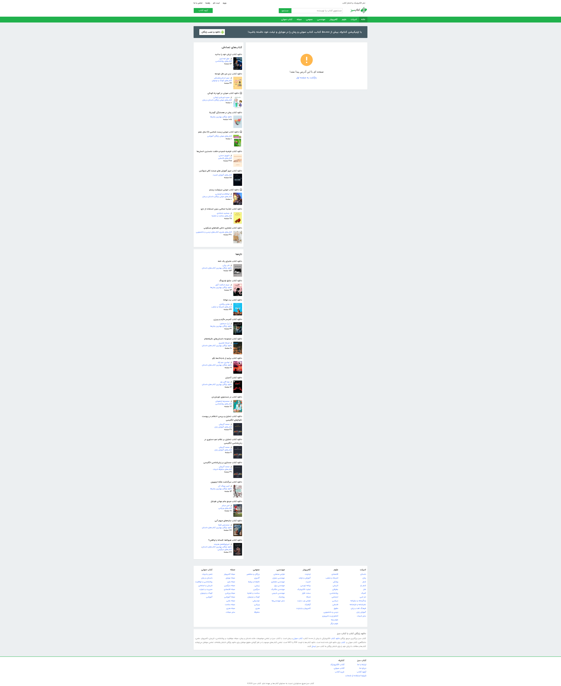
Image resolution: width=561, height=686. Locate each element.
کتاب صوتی (286, 19)
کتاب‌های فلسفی (225, 158)
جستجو (285, 10)
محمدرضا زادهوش (222, 401)
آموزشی (209, 597)
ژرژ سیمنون (225, 323)
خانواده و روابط (254, 582)
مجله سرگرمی (229, 585)
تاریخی (335, 585)
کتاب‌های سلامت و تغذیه (222, 216)
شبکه (308, 597)
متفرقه (257, 612)
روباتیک (281, 597)
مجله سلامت (230, 604)
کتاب (343, 642)
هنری (257, 608)
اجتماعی (335, 597)
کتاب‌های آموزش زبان (223, 427)
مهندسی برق (279, 585)
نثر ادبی (363, 597)
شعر (364, 582)
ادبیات (354, 19)
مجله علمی (230, 601)
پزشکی (335, 582)
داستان (363, 574)
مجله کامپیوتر (229, 574)
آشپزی (257, 578)
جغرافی (335, 589)
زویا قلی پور (225, 382)
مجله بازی (231, 582)
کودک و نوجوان (253, 597)
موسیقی (256, 601)
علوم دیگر (334, 623)
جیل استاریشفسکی (222, 78)
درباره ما (362, 668)
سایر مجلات (230, 612)
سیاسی (335, 601)
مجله (299, 19)
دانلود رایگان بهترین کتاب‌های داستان (217, 268)
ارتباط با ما (361, 664)
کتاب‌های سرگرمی (225, 549)
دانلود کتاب (335, 638)
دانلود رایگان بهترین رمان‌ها (221, 117)
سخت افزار (306, 593)
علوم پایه (334, 620)
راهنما (207, 3)
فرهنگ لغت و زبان (358, 608)
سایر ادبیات (361, 616)
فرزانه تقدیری (224, 343)
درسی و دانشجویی (330, 612)
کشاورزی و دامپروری (330, 616)
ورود (224, 3)
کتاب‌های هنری (226, 232)
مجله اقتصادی (229, 589)
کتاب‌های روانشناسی (223, 61)
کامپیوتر (333, 19)
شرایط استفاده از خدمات (355, 675)
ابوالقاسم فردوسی (222, 194)
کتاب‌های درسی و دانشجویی (207, 232)
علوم (344, 19)
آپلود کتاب (203, 10)
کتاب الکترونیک (337, 664)
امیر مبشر (226, 505)
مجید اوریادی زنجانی (221, 97)
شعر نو (363, 585)
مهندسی (321, 19)
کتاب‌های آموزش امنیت (222, 175)
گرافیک (308, 604)
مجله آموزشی (229, 597)
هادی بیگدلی (224, 304)
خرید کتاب (339, 672)
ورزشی (257, 604)
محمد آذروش (224, 424)
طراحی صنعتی (279, 574)
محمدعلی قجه (224, 525)
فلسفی (335, 604)
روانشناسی (334, 593)
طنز (364, 589)
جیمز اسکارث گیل (222, 285)
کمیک (363, 593)
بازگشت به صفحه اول (306, 77)
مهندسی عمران (278, 578)
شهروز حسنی (224, 155)
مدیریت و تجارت (205, 589)
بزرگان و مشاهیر (253, 574)
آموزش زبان (361, 612)
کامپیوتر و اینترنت (303, 608)
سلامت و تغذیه (253, 593)
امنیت (308, 582)
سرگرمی (256, 589)
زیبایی (257, 585)
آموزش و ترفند (305, 578)
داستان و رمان (206, 578)
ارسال (314, 646)
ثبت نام (216, 3)
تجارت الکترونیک (304, 589)
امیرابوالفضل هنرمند (222, 544)
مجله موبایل (230, 578)
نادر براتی (226, 265)
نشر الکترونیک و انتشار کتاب (353, 3)
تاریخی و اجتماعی (205, 585)
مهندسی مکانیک (278, 589)
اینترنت (308, 574)
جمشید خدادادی (223, 213)
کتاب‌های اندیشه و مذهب (221, 307)
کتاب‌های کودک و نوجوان (222, 80)
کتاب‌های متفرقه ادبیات (222, 469)
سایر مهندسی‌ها (278, 601)
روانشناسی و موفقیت (203, 582)
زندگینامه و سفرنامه (358, 601)
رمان (364, 578)
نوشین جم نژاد (224, 362)
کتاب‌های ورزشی (225, 508)
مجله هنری (230, 608)
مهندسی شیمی (278, 593)
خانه (363, 19)
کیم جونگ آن (224, 486)
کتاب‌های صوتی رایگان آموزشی (219, 136)
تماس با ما (198, 3)
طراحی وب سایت (304, 601)
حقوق (336, 608)
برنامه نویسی (305, 585)
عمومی (309, 19)
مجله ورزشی (230, 593)
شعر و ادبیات (207, 574)
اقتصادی (334, 574)
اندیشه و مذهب (331, 578)
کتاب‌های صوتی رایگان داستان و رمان (217, 100)
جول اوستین (224, 58)
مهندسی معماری (278, 582)
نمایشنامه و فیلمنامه (358, 604)
